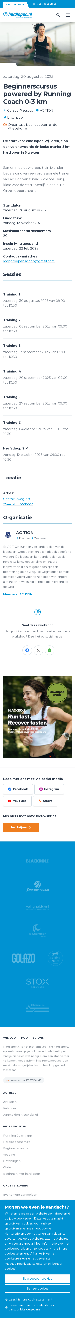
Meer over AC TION (17, 594)
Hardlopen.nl (15, 4)
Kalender (9, 1108)
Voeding (9, 1154)
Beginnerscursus (15, 1148)
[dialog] (37, 1259)
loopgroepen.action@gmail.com (29, 261)
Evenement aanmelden (20, 1194)
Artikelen (10, 1102)
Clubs (7, 1167)
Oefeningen (12, 1161)
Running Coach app (17, 1135)
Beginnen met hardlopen (21, 1174)
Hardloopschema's (16, 1142)
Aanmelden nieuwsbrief (20, 1114)
